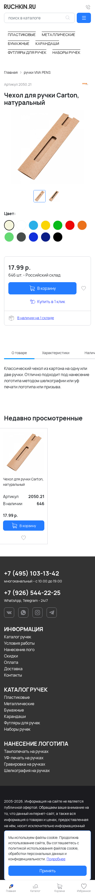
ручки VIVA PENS (37, 72)
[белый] (21, 225)
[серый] (21, 237)
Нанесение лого (19, 649)
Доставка (13, 668)
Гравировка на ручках (24, 764)
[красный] (70, 225)
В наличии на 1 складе (35, 317)
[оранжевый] (82, 225)
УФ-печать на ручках (23, 758)
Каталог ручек (17, 637)
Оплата (11, 662)
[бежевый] (9, 225)
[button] (84, 18)
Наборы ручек (17, 729)
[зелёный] (58, 225)
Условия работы (19, 643)
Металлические (19, 703)
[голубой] (33, 225)
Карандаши (15, 716)
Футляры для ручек (22, 723)
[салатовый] (9, 237)
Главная (11, 72)
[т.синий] (46, 237)
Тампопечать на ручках (26, 751)
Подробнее (56, 858)
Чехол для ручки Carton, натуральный (23, 482)
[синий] (33, 237)
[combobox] (39, 18)
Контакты (13, 675)
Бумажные (14, 710)
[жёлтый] (46, 225)
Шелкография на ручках (27, 770)
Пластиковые (17, 697)
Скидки (11, 656)
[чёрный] (58, 237)
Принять (48, 871)
